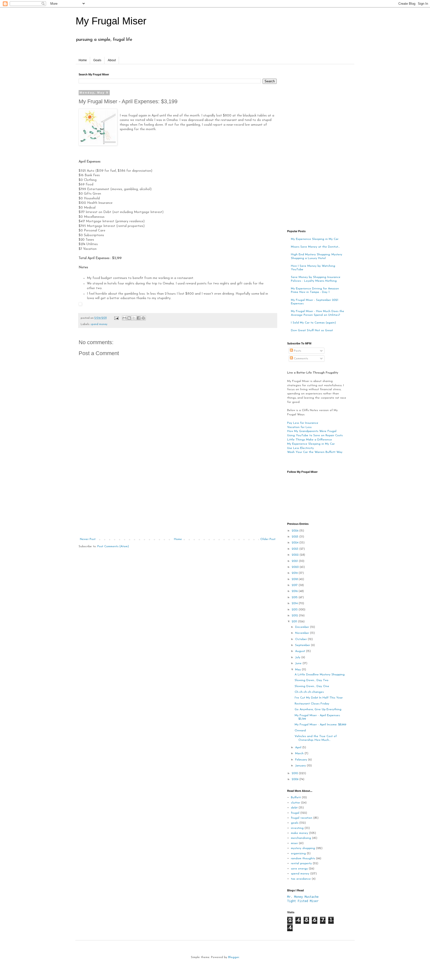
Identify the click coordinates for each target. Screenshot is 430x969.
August (300, 651)
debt (294, 807)
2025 (295, 536)
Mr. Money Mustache (303, 897)
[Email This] (124, 318)
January (301, 765)
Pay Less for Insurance (302, 423)
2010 (295, 773)
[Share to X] (133, 318)
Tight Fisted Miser (303, 901)
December (302, 627)
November (302, 633)
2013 (295, 609)
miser (294, 843)
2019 (295, 573)
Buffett (296, 797)
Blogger (233, 957)
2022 (296, 554)
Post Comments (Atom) (113, 546)
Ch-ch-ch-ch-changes (309, 692)
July (298, 657)
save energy (299, 868)
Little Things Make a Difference (309, 439)
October (301, 639)
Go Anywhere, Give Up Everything (318, 709)
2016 (295, 591)
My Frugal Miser (111, 20)
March (300, 753)
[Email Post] (116, 318)
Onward (300, 730)
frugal (295, 812)
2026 (295, 530)
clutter (295, 802)
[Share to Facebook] (138, 318)
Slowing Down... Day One (312, 686)
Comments (300, 358)
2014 (295, 603)
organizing (298, 853)
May (298, 669)
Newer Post (88, 539)
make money (299, 833)
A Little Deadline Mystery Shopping (320, 674)
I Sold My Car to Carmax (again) (313, 322)
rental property (301, 863)
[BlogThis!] (129, 318)
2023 (295, 548)
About (112, 60)
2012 (295, 615)
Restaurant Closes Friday (312, 703)
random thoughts (303, 858)
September (303, 645)
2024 (295, 542)
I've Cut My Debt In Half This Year (319, 697)
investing (297, 828)
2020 (296, 567)
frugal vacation (301, 817)
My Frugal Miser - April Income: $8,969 (320, 724)
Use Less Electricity (300, 448)
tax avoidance (301, 878)
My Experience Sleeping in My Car (314, 239)
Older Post (267, 539)
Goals (97, 60)
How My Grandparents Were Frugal (311, 431)
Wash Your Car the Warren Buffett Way (314, 452)
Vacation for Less (299, 427)
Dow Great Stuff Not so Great (312, 330)
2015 (295, 597)
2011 (295, 621)
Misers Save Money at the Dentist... (315, 246)
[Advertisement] (177, 500)
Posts (297, 350)
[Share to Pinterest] (143, 318)
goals (294, 822)
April (298, 747)
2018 (295, 579)
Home (83, 60)
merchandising (301, 838)
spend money (99, 324)
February (301, 759)
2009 (295, 779)
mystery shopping (303, 848)
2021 (295, 561)
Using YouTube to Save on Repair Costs (315, 435)
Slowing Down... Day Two (311, 680)
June (299, 663)
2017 (295, 585)
